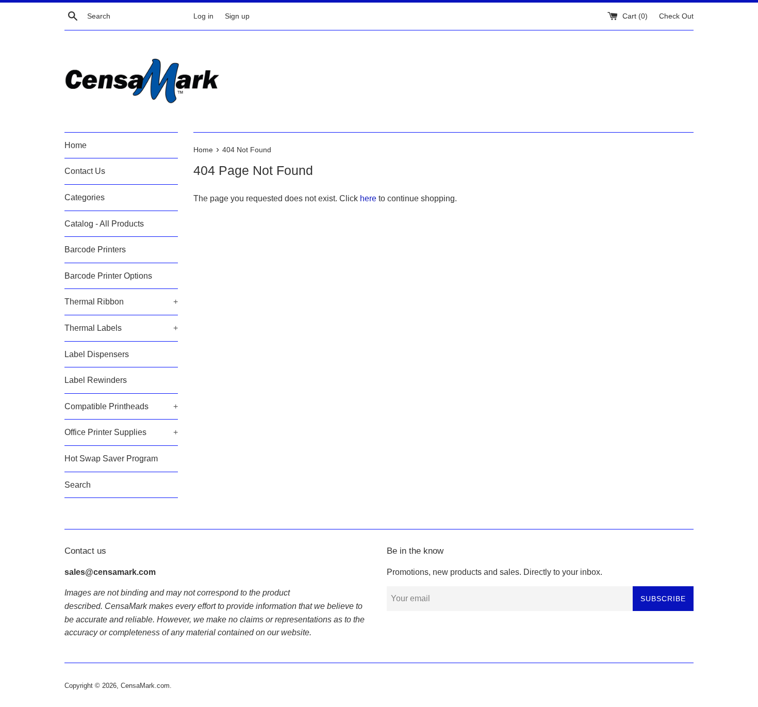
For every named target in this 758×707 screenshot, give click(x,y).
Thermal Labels (121, 328)
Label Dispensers (96, 354)
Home (75, 145)
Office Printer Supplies (121, 432)
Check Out (676, 16)
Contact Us (84, 171)
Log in (203, 16)
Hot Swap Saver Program (111, 458)
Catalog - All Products (104, 223)
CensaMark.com (145, 685)
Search (77, 484)
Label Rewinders (95, 380)
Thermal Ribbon (121, 301)
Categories (84, 197)
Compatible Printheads (121, 406)
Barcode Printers (95, 249)
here (368, 198)
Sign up (237, 16)
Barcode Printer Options (108, 275)
